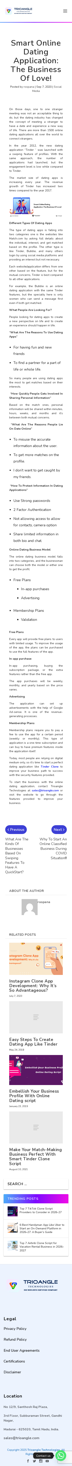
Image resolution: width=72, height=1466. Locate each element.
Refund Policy (15, 1339)
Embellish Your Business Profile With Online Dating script (34, 1095)
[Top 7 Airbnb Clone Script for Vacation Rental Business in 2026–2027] (13, 1246)
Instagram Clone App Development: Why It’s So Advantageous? (33, 985)
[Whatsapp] (60, 1455)
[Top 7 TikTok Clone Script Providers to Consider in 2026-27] (13, 1211)
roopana (29, 87)
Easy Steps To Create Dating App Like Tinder (33, 1042)
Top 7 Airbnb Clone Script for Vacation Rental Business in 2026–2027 (42, 1246)
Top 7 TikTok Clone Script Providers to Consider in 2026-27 (41, 1210)
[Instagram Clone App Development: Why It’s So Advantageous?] (36, 959)
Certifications (14, 1361)
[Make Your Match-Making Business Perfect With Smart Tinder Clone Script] (36, 1127)
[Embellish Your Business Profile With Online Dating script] (36, 1070)
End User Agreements (22, 1350)
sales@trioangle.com (45, 790)
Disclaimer (12, 1372)
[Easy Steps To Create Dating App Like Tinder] (36, 1017)
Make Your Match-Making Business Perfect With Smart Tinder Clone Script (35, 1156)
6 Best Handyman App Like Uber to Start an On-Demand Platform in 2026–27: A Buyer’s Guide (42, 1228)
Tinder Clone (49, 767)
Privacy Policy (15, 1328)
